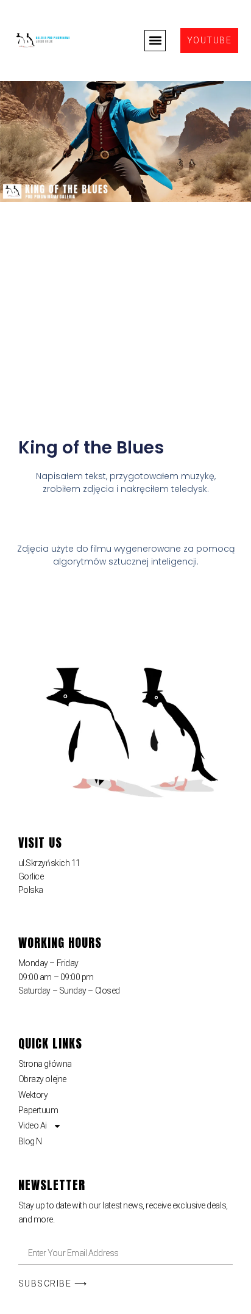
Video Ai (32, 1125)
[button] (155, 40)
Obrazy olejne (42, 1079)
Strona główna (45, 1064)
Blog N (30, 1141)
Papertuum (38, 1110)
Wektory (33, 1095)
